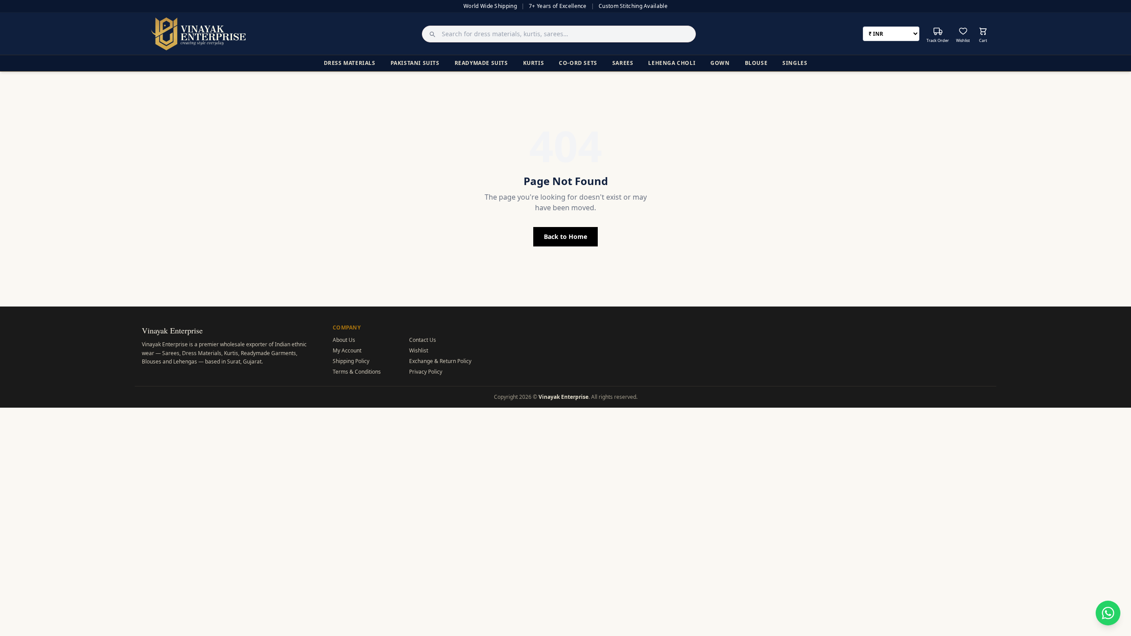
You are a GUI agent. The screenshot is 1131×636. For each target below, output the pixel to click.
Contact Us (422, 340)
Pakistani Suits (415, 63)
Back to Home (565, 236)
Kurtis (533, 63)
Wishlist (418, 350)
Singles (794, 63)
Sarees (623, 63)
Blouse (756, 63)
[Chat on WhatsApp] (1108, 613)
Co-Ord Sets (578, 63)
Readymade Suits (481, 63)
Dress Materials (350, 63)
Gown (719, 63)
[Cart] (983, 31)
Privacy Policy (425, 371)
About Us (344, 340)
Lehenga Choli (671, 63)
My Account (347, 350)
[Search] (429, 34)
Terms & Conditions (357, 371)
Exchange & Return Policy (440, 361)
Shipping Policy (351, 361)
